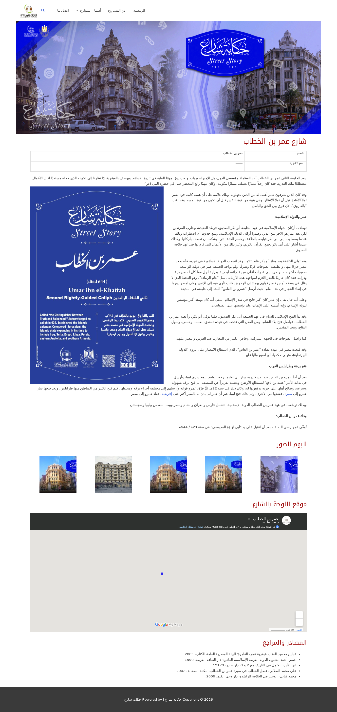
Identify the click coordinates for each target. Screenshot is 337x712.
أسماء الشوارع (90, 10)
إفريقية (167, 394)
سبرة (288, 394)
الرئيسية (139, 10)
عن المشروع (117, 10)
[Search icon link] (43, 10)
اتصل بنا (63, 10)
